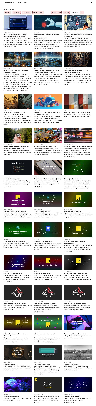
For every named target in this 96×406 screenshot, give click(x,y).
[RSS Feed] (91, 2)
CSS (82, 12)
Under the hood (38, 12)
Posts (19, 3)
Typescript (16, 12)
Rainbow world (9, 3)
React (47, 12)
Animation (75, 12)
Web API (66, 12)
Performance (26, 12)
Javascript (7, 12)
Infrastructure (56, 12)
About (25, 3)
